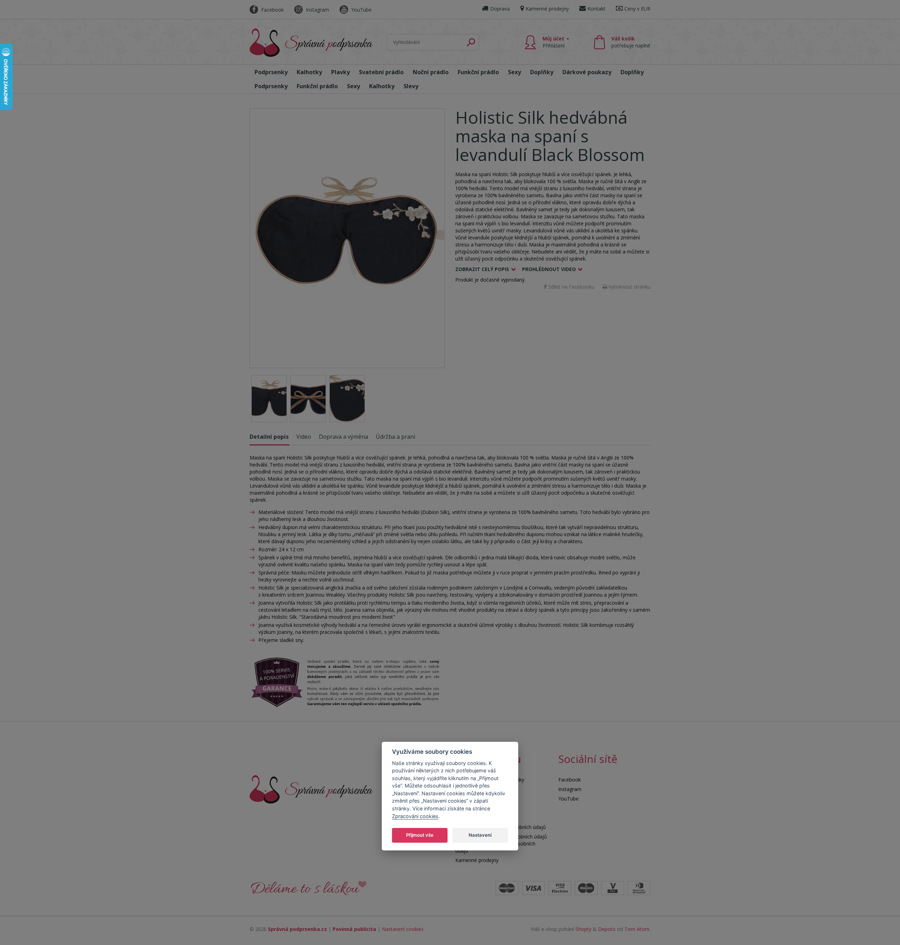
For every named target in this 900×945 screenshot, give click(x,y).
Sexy (514, 72)
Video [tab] (303, 437)
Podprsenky (271, 72)
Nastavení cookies (403, 929)
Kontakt (596, 8)
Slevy (411, 86)
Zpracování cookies (415, 816)
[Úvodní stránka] (311, 42)
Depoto (607, 929)
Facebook (272, 9)
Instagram (316, 9)
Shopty (583, 929)
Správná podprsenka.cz (297, 929)
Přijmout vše (419, 835)
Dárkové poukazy (586, 72)
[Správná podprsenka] (311, 788)
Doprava (500, 8)
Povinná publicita (354, 929)
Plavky (340, 72)
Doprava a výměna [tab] (343, 437)
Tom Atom (636, 929)
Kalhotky (309, 72)
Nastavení (480, 835)
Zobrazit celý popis (482, 269)
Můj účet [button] (554, 42)
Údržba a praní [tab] (395, 437)
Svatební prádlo (381, 72)
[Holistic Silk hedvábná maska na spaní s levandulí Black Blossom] (347, 238)
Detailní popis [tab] (269, 437)
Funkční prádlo (478, 72)
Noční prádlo (431, 72)
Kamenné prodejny (547, 8)
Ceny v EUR (637, 8)
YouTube (361, 9)
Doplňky (541, 72)
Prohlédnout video (549, 269)
